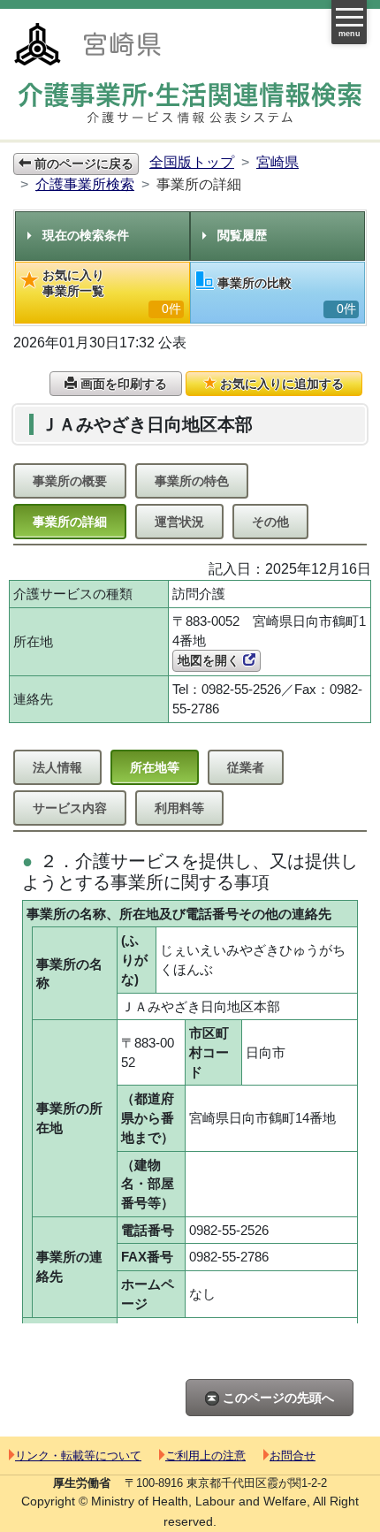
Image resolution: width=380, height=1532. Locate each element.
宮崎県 (277, 162)
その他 (270, 521)
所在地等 (154, 767)
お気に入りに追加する (280, 384)
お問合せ (292, 1455)
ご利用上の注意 (205, 1455)
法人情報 (57, 767)
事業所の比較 (286, 296)
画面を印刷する (122, 384)
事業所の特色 (192, 481)
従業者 (245, 767)
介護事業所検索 (84, 184)
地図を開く (210, 660)
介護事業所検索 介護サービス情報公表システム (190, 103)
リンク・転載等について (78, 1455)
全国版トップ (191, 162)
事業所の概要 (70, 481)
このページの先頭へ (276, 1398)
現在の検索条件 (85, 235)
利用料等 (179, 808)
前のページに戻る (82, 163)
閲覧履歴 (242, 235)
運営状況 (179, 521)
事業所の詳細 (70, 521)
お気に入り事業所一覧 (111, 292)
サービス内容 (70, 808)
